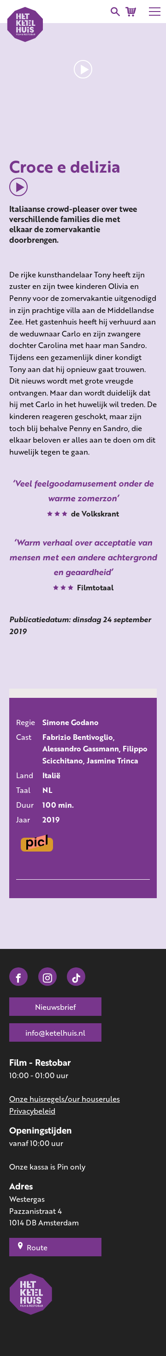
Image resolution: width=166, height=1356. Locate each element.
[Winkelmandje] (130, 12)
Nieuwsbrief (55, 1007)
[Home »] (31, 1307)
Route (37, 1247)
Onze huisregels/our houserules (64, 1098)
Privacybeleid (32, 1110)
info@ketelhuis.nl (55, 1032)
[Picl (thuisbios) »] (37, 845)
